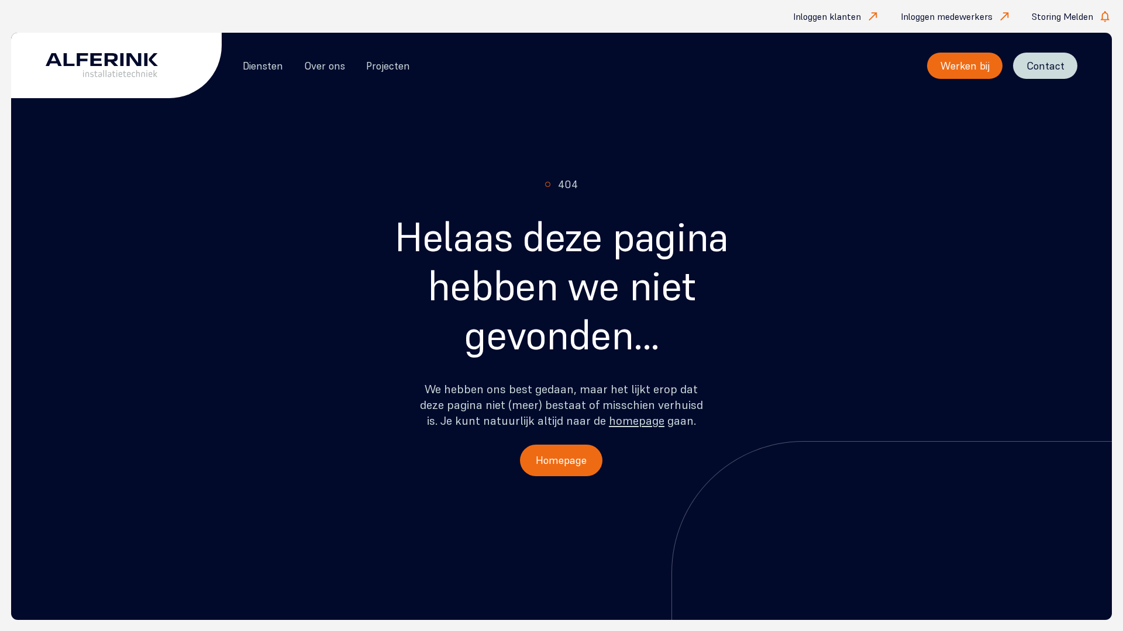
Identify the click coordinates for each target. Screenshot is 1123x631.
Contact (1045, 65)
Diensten (263, 65)
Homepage (561, 460)
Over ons (324, 65)
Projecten (388, 65)
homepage (636, 420)
